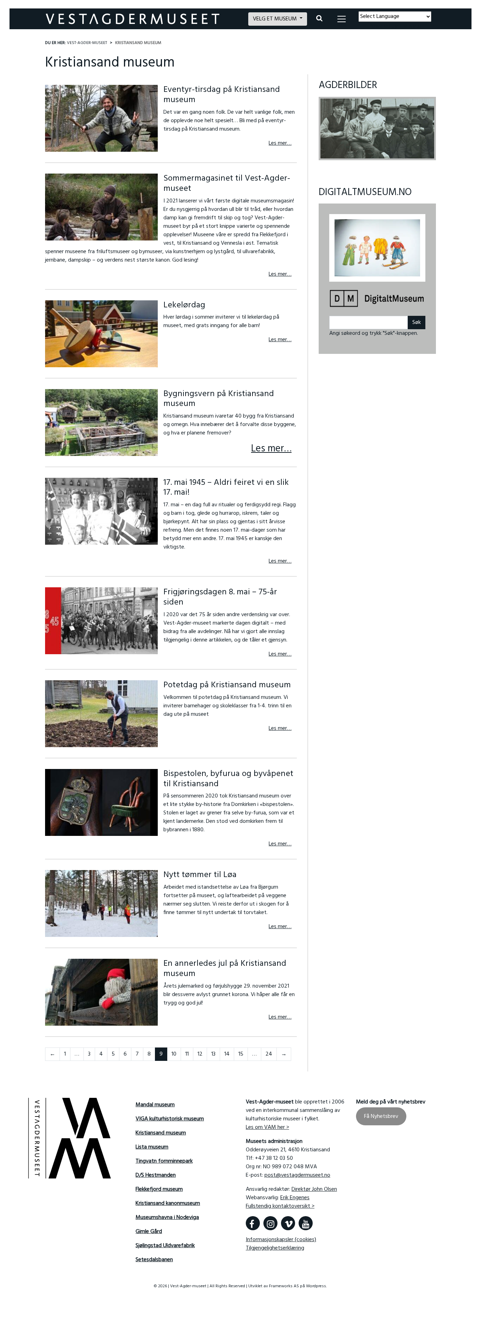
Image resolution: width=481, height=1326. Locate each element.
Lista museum (152, 1147)
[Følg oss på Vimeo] (288, 1223)
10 (173, 1054)
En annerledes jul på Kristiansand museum (224, 969)
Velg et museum (275, 19)
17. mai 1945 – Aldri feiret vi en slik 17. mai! (226, 488)
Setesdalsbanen (154, 1259)
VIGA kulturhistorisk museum (170, 1119)
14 (227, 1054)
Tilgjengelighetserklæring (275, 1248)
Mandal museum (155, 1104)
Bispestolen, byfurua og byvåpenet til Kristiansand (228, 779)
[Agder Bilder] (377, 128)
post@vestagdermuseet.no (297, 1175)
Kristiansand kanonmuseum (168, 1203)
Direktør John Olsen (314, 1189)
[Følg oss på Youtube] (306, 1223)
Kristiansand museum (161, 1133)
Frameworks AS (284, 1286)
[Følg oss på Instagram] (270, 1223)
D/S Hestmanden (156, 1175)
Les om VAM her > (267, 1127)
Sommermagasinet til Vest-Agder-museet (226, 183)
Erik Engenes (295, 1197)
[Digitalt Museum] (377, 299)
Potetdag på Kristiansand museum (227, 685)
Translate (410, 26)
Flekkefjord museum (159, 1189)
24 (269, 1054)
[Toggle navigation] (341, 19)
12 (200, 1054)
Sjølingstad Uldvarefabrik (165, 1245)
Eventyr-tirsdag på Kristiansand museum (221, 95)
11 (187, 1054)
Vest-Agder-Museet (87, 42)
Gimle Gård (149, 1231)
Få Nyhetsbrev (381, 1116)
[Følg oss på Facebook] (253, 1223)
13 (213, 1054)
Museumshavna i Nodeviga (167, 1217)
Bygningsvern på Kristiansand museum (218, 399)
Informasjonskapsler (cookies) (281, 1239)
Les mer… (280, 143)
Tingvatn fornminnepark (164, 1161)
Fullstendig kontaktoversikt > (280, 1206)
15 (240, 1054)
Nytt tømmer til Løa (200, 875)
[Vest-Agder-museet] (143, 18)
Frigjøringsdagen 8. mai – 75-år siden (220, 597)
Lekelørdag (184, 305)
